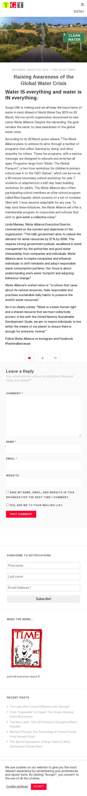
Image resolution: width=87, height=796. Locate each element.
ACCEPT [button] (38, 786)
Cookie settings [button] (17, 786)
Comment (14, 393)
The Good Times (63, 70)
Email (11, 459)
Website (12, 476)
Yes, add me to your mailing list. (36, 505)
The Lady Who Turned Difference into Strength (40, 706)
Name (11, 442)
